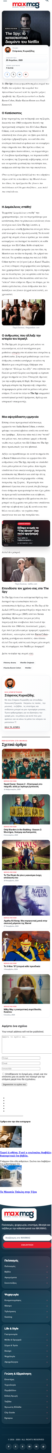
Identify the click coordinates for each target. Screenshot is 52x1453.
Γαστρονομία (10, 1334)
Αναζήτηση (27, 1245)
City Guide (9, 1412)
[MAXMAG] (25, 5)
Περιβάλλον (10, 1390)
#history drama (9, 663)
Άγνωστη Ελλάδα (12, 1407)
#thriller (28, 668)
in (20, 74)
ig (29, 1447)
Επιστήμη (9, 1379)
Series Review (11, 28)
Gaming (8, 1317)
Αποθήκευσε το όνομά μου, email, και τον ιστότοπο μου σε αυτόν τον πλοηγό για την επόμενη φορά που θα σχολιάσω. (24, 1076)
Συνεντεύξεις (10, 1283)
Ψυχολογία (9, 1356)
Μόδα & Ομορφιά (12, 1340)
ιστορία (16, 352)
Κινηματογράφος (12, 1300)
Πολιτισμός (9, 1266)
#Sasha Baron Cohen (12, 668)
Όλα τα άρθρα (12, 727)
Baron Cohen (41, 634)
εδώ (31, 653)
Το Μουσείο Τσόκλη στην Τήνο (18, 1191)
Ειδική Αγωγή (11, 1396)
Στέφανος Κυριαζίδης (19, 695)
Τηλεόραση (25, 28)
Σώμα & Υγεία (11, 1345)
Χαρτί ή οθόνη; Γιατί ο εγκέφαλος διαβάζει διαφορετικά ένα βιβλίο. (25, 1154)
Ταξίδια (7, 1401)
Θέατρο (8, 1306)
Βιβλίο (7, 1272)
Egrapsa (8, 1418)
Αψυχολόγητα (11, 1362)
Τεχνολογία (10, 1385)
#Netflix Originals (27, 663)
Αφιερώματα (10, 1277)
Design (7, 1351)
